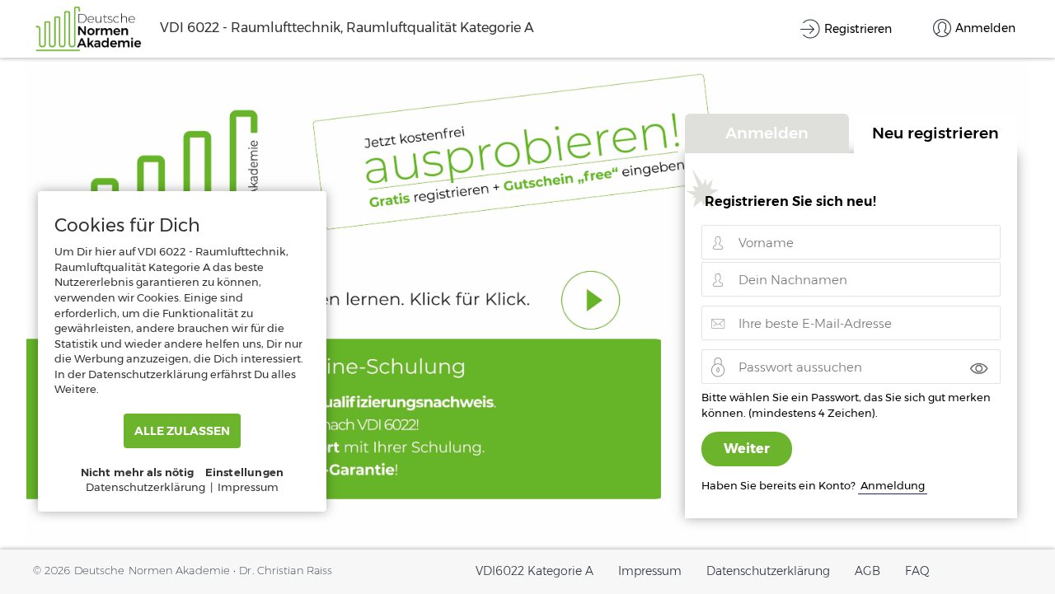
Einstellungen (244, 472)
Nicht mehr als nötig (138, 472)
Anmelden (767, 133)
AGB (867, 571)
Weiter (747, 448)
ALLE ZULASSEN (182, 430)
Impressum (650, 571)
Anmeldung (892, 485)
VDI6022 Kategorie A (534, 571)
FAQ (917, 571)
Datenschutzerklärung (768, 571)
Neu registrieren (935, 133)
